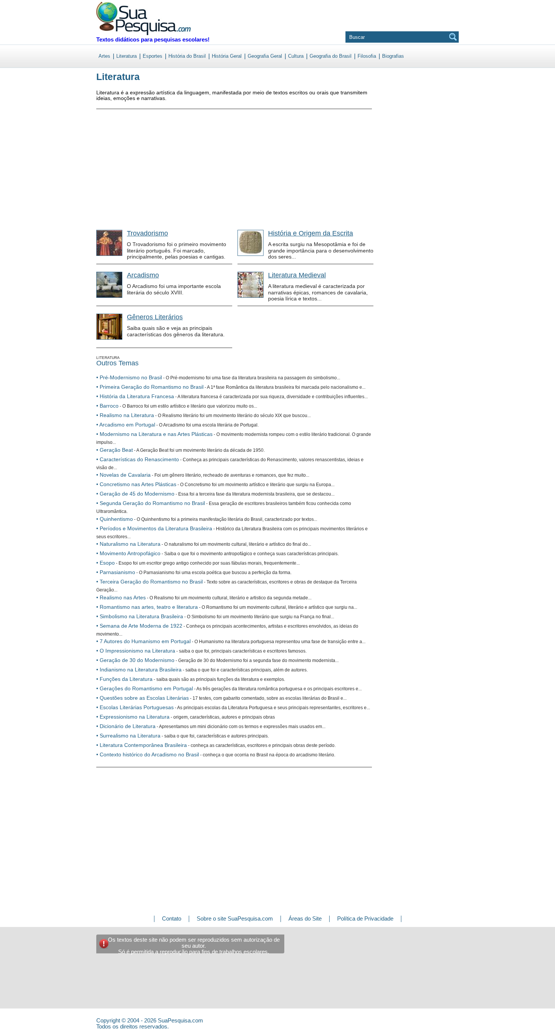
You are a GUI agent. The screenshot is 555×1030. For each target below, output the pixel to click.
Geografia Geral (265, 56)
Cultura (296, 56)
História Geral (227, 56)
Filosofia (367, 56)
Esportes (152, 56)
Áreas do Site (305, 918)
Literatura (126, 56)
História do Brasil (187, 56)
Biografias (393, 56)
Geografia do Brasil (331, 56)
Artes (104, 56)
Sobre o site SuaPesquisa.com (235, 918)
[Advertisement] (153, 164)
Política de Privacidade (365, 918)
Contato (171, 918)
